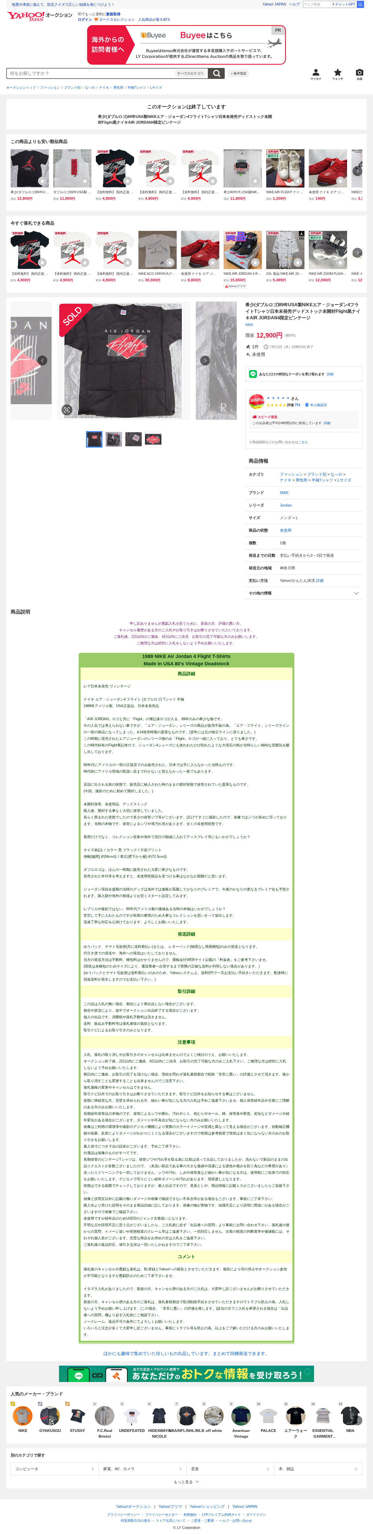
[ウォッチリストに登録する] (42, 181)
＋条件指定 (238, 73)
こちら (303, 442)
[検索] (360, 4)
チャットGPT (345, 4)
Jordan (286, 505)
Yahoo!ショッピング (207, 1506)
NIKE (249, 325)
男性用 (118, 88)
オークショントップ (21, 88)
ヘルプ (294, 4)
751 (297, 405)
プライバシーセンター (161, 1515)
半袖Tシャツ (137, 88)
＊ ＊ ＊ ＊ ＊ (278, 398)
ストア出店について (170, 1521)
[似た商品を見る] (66, 409)
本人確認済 (318, 405)
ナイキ (104, 88)
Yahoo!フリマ (170, 1506)
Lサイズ (156, 88)
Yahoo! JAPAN (274, 4)
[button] (303, 593)
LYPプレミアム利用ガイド (221, 1515)
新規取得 (113, 14)
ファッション (50, 88)
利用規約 (190, 1515)
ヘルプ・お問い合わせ (235, 1521)
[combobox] (91, 73)
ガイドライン (256, 1515)
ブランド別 (72, 88)
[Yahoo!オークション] (40, 13)
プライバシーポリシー (123, 1515)
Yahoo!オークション (133, 1506)
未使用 (285, 530)
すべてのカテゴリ (190, 73)
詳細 (330, 374)
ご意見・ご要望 (202, 1521)
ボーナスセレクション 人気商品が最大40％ (134, 19)
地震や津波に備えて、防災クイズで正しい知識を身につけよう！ (63, 4)
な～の (90, 88)
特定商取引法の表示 (135, 1521)
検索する (216, 73)
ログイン (85, 19)
